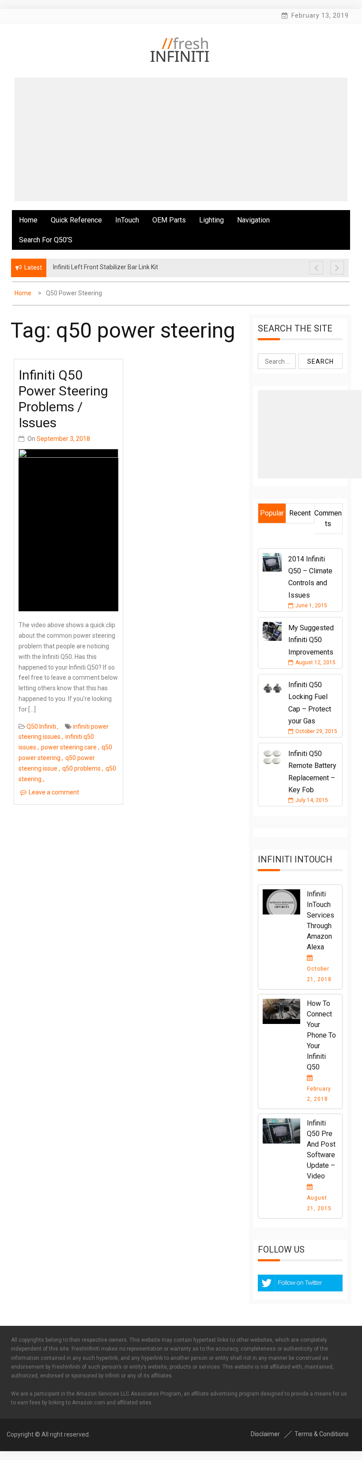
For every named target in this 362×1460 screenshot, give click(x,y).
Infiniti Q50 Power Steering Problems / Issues (63, 398)
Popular (272, 513)
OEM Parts (169, 220)
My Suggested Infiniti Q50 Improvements (311, 640)
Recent (300, 513)
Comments (328, 518)
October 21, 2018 (319, 974)
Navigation (253, 220)
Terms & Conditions (321, 1433)
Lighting (211, 220)
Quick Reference (76, 220)
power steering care (69, 747)
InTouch (127, 220)
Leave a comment (54, 792)
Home (28, 220)
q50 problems (81, 768)
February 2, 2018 (319, 1094)
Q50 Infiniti (41, 726)
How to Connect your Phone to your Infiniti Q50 (321, 1035)
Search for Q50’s (45, 240)
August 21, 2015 (319, 1203)
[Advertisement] (181, 139)
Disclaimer (265, 1433)
